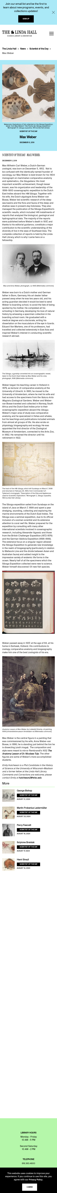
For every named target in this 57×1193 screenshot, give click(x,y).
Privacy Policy (35, 1180)
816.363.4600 (28, 1164)
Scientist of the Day (38, 49)
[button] (51, 33)
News (23, 49)
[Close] (53, 12)
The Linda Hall (9, 49)
